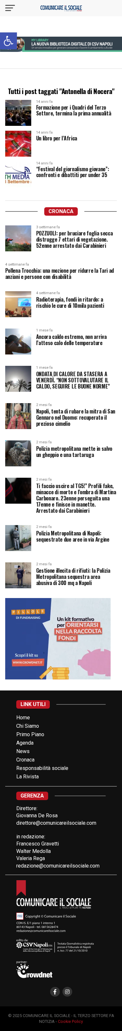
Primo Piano (30, 734)
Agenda (25, 743)
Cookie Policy (70, 1021)
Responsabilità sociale (42, 768)
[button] (8, 40)
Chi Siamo (27, 726)
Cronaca (25, 760)
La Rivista (27, 776)
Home (23, 717)
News (23, 751)
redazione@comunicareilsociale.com (58, 866)
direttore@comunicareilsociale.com (56, 823)
